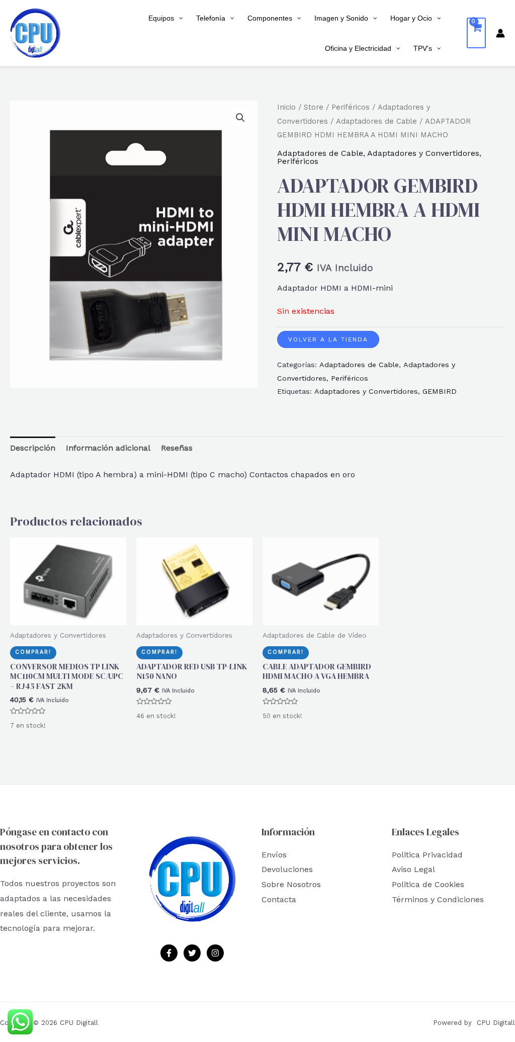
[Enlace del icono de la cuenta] (500, 33)
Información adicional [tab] (108, 448)
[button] (240, 118)
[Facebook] (169, 953)
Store (313, 107)
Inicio (286, 107)
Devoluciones (287, 869)
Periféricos (350, 107)
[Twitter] (192, 953)
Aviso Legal (413, 869)
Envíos (274, 854)
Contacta (279, 899)
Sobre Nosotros (291, 884)
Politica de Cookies (428, 884)
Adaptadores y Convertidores (423, 153)
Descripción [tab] (32, 448)
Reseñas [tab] (177, 448)
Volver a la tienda (328, 339)
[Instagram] (215, 953)
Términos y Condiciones (438, 899)
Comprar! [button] (33, 652)
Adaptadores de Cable (376, 121)
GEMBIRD (439, 391)
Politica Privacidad (427, 854)
